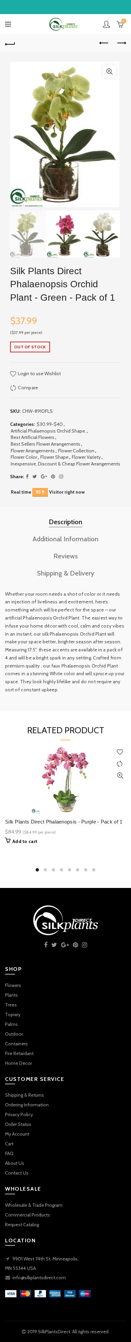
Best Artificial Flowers (32, 437)
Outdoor (14, 1034)
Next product (121, 43)
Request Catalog (22, 1225)
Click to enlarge (109, 71)
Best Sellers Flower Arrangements (45, 444)
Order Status (18, 1124)
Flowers (13, 985)
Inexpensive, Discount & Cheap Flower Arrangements (65, 464)
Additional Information (65, 539)
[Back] (10, 43)
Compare (28, 388)
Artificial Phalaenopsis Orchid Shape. (48, 431)
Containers (16, 1044)
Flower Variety (86, 457)
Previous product (104, 43)
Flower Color (24, 457)
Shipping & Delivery (65, 573)
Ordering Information (27, 1105)
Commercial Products (27, 1215)
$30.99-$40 (50, 424)
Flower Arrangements (33, 451)
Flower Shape (54, 457)
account (106, 24)
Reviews (65, 556)
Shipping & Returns (24, 1095)
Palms (11, 1024)
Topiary (12, 1014)
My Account (17, 1134)
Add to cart (24, 841)
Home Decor (18, 1063)
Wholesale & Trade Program (33, 1205)
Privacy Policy (19, 1114)
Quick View (120, 776)
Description (65, 522)
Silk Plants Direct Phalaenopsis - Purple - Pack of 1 (64, 822)
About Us (14, 1163)
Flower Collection (76, 451)
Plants (11, 995)
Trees (11, 1005)
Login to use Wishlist (39, 373)
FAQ (9, 1153)
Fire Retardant (19, 1053)
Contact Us (17, 1173)
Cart (9, 1144)
